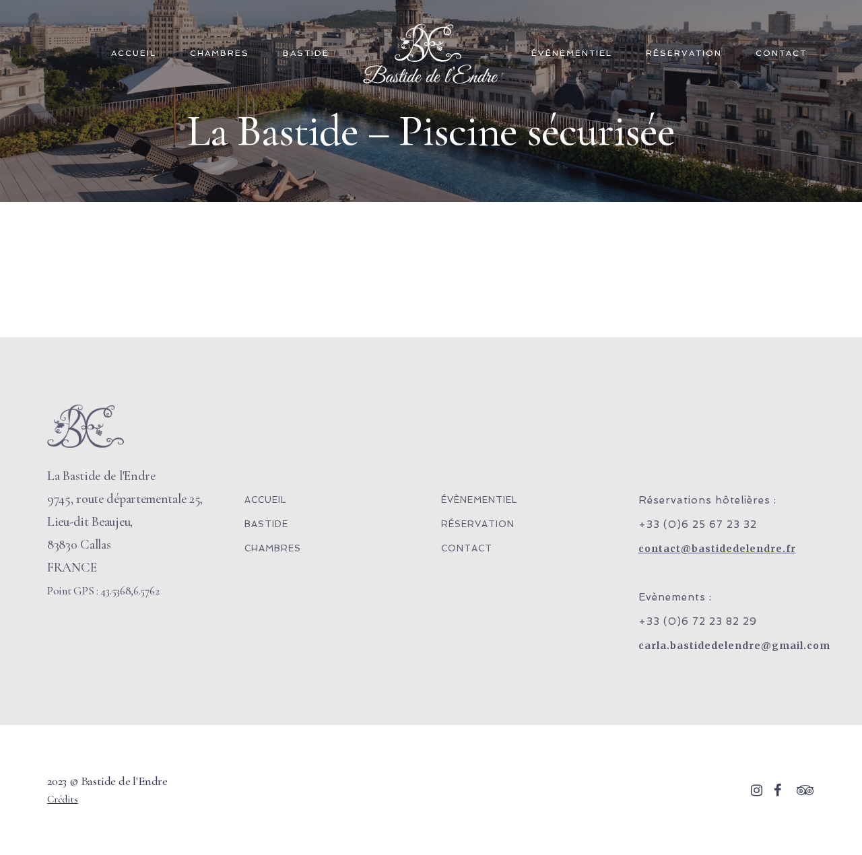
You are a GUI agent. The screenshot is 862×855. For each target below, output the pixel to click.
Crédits (62, 799)
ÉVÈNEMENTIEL (571, 53)
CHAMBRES (219, 53)
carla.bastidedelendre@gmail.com (734, 646)
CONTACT (781, 53)
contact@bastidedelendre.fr (717, 549)
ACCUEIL (133, 53)
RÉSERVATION (684, 53)
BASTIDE (306, 53)
